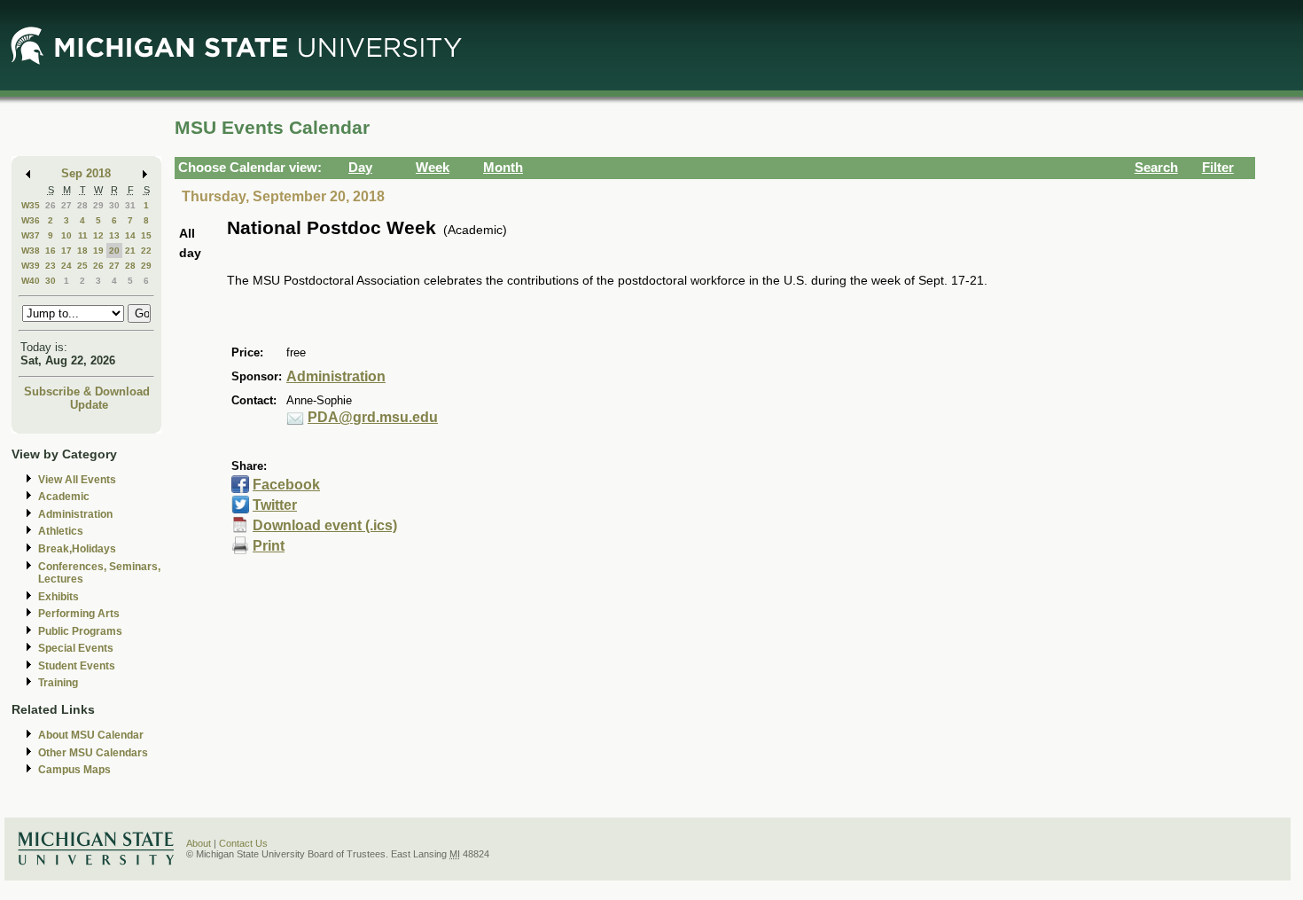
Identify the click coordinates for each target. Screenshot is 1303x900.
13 (114, 235)
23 (50, 265)
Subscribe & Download (87, 391)
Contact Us (243, 843)
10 (66, 235)
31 (130, 205)
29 (98, 205)
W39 (30, 265)
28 (82, 205)
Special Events (75, 648)
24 (66, 265)
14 (130, 235)
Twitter (275, 505)
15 (146, 235)
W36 (30, 220)
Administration (75, 514)
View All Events (77, 479)
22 (146, 250)
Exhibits (58, 597)
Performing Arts (79, 613)
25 (82, 265)
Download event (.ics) (325, 525)
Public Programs (80, 631)
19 (98, 250)
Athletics (60, 531)
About (198, 843)
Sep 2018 (86, 173)
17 (66, 250)
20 (114, 250)
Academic (64, 496)
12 (98, 235)
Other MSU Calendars (93, 753)
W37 (30, 235)
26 (50, 205)
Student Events (76, 666)
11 (83, 235)
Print (269, 545)
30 (114, 205)
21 (130, 250)
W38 (30, 250)
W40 (30, 281)
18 (82, 250)
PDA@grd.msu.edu (373, 417)
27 (66, 205)
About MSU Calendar (91, 735)
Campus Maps (74, 769)
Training (58, 683)
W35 (30, 205)
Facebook (286, 484)
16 (50, 250)
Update (89, 404)
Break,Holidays (77, 549)
